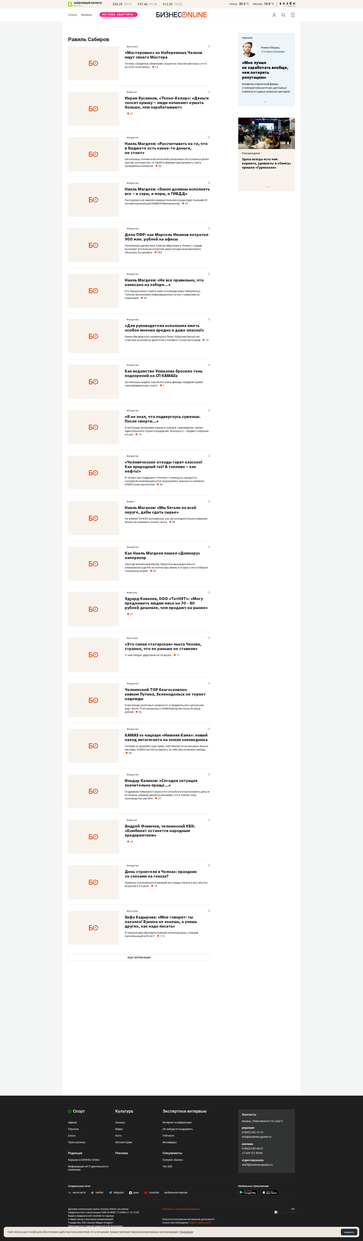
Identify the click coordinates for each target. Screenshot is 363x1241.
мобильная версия (176, 1192)
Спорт (78, 1111)
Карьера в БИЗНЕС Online (83, 1159)
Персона (132, 92)
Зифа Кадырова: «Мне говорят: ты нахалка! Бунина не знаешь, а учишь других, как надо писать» (161, 922)
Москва (257, 3)
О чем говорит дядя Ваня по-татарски (148, 655)
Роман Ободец (270, 47)
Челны (233, 3)
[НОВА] (118, 15)
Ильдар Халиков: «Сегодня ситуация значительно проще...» (161, 783)
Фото (118, 1135)
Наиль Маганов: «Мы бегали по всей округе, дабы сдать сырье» (160, 510)
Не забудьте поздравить (178, 1129)
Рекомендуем (251, 153)
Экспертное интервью (185, 1111)
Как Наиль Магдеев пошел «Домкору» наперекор (162, 555)
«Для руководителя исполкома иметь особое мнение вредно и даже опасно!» (164, 328)
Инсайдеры (170, 1142)
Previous (243, 102)
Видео (119, 1129)
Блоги (71, 1135)
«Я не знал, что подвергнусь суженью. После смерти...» (163, 419)
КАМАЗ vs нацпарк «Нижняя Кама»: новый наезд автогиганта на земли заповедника (166, 737)
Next (291, 102)
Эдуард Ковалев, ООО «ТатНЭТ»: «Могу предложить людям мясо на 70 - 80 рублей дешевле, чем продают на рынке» (166, 603)
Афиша (72, 1122)
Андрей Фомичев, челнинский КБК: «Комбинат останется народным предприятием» (160, 831)
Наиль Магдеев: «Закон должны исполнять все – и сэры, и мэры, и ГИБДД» (167, 191)
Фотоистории (123, 1142)
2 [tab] (266, 101)
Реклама (121, 1153)
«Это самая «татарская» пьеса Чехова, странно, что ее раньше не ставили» (163, 646)
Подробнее (186, 1231)
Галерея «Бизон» (173, 1159)
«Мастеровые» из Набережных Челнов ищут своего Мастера (163, 55)
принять (349, 1232)
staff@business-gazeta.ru (257, 1164)
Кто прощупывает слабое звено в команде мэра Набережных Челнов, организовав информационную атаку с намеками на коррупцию (162, 294)
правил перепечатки (200, 1222)
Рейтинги (168, 1135)
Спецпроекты (172, 1153)
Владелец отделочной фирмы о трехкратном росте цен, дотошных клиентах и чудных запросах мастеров (266, 88)
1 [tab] (264, 101)
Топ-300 (167, 1166)
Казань (72, 14)
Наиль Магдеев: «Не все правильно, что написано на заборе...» (164, 282)
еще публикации (138, 957)
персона (247, 37)
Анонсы (120, 1122)
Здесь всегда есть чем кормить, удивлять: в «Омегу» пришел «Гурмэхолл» (266, 163)
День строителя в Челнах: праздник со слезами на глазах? (161, 874)
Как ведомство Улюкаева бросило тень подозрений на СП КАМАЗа (163, 373)
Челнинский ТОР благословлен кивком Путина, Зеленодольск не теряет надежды (165, 694)
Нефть (131, 501)
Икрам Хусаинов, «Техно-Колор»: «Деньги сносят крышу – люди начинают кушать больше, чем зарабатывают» (167, 103)
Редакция (75, 1153)
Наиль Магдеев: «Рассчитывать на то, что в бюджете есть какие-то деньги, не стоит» (166, 148)
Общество (133, 137)
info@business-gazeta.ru (256, 1136)
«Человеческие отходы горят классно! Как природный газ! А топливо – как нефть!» (163, 467)
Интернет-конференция (177, 1122)
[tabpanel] (266, 67)
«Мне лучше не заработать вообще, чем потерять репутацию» (265, 70)
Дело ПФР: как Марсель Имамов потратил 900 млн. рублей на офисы (166, 237)
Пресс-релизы (76, 1142)
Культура (133, 46)
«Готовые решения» (273, 51)
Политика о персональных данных (181, 1209)
